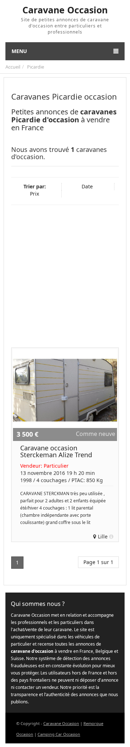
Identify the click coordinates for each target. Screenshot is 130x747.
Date (87, 186)
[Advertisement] (65, 275)
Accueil (12, 67)
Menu (19, 51)
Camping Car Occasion (59, 734)
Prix (34, 193)
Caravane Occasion (61, 723)
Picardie (35, 67)
